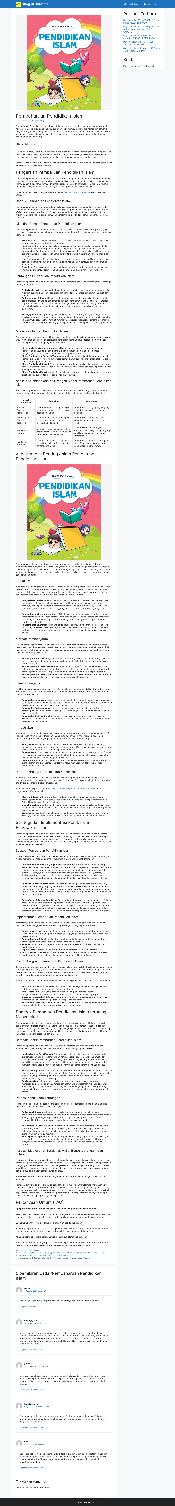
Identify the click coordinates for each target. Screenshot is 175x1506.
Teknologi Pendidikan (96, 1253)
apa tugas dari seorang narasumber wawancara (71, 788)
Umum (36, 1250)
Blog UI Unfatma (35, 4)
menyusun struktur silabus (76, 192)
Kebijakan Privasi (130, 4)
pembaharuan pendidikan (61, 1253)
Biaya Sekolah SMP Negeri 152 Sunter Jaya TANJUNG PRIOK (141, 49)
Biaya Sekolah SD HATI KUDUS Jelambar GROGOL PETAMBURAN (139, 36)
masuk (30, 1487)
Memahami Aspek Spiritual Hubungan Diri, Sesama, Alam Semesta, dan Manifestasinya (54, 1258)
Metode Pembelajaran (41, 1253)
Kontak (146, 4)
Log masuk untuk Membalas (31, 1307)
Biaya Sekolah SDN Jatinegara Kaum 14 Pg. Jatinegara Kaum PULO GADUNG (141, 29)
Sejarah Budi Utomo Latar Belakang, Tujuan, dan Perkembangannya (47, 1255)
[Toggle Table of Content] (32, 145)
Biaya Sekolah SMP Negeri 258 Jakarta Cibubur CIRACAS (138, 43)
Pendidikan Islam (25, 1250)
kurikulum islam (25, 1253)
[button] (155, 4)
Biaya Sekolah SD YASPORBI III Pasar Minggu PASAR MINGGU (141, 21)
